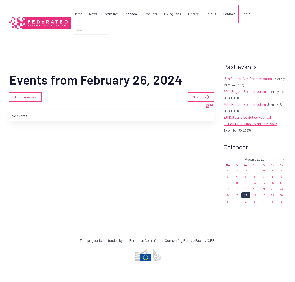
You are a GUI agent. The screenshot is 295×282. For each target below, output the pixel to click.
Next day (200, 97)
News (93, 14)
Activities (111, 14)
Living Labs (172, 14)
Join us (211, 14)
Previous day (27, 97)
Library (193, 14)
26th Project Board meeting (245, 91)
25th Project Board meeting (245, 104)
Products (150, 14)
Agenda (131, 14)
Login (246, 14)
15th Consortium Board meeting (248, 78)
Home (78, 14)
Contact (229, 14)
